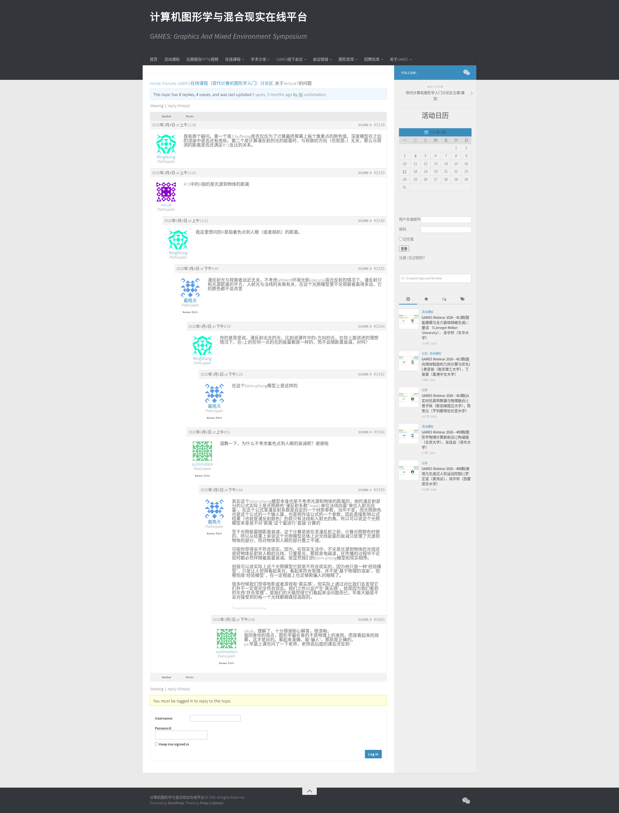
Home (155, 83)
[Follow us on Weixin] (466, 72)
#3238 (379, 125)
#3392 (379, 374)
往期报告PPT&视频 (202, 59)
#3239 (379, 173)
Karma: (187, 312)
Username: (164, 718)
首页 (153, 59)
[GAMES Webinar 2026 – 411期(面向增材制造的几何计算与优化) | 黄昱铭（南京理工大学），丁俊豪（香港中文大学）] (408, 360)
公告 (424, 353)
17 (404, 171)
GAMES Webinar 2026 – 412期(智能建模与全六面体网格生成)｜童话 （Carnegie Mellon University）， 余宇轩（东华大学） (446, 327)
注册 (402, 257)
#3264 (379, 326)
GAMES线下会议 (289, 59)
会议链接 (320, 59)
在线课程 (233, 59)
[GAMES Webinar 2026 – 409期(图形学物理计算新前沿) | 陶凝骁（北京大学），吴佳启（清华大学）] (408, 433)
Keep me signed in (174, 744)
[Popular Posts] (426, 299)
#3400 (379, 619)
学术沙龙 (258, 59)
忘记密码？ (417, 257)
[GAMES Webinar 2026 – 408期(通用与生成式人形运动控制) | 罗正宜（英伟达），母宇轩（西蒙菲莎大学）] (408, 470)
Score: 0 (364, 125)
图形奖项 (346, 59)
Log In (373, 754)
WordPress (176, 803)
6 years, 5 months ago (272, 94)
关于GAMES (399, 59)
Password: (163, 728)
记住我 (408, 239)
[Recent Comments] (444, 299)
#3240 (379, 220)
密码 (402, 229)
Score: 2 (364, 490)
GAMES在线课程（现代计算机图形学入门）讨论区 (225, 83)
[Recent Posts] (408, 299)
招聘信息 (372, 59)
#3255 (379, 268)
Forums (169, 83)
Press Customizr (211, 803)
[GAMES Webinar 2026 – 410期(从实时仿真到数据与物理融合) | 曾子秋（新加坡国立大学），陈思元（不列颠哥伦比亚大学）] (408, 397)
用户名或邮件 (410, 219)
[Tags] (462, 299)
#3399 (379, 490)
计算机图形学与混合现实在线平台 (228, 17)
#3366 (379, 432)
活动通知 (172, 59)
